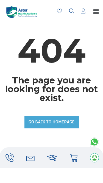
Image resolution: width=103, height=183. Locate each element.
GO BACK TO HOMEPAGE (52, 122)
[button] (96, 11)
